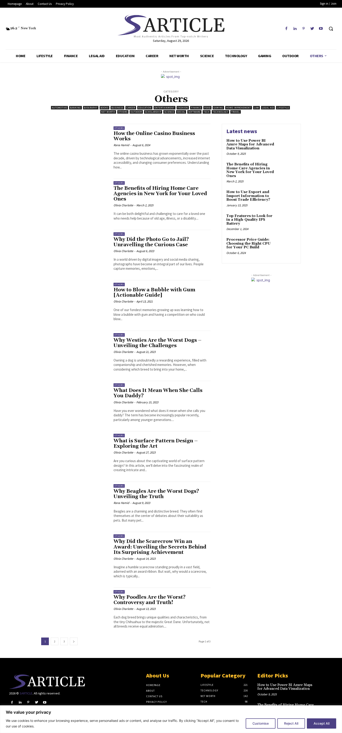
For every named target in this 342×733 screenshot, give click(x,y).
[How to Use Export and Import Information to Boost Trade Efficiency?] (287, 193)
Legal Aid (268, 107)
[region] (171, 719)
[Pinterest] (303, 29)
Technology (220, 111)
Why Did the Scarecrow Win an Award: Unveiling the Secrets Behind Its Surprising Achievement (160, 547)
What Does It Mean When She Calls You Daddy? (158, 393)
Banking (75, 107)
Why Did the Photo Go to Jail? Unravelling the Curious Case (151, 242)
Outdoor (136, 111)
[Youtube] (321, 29)
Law (256, 107)
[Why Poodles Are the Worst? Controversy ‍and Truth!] (75, 608)
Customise (260, 723)
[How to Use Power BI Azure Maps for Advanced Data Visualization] (287, 142)
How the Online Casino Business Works (154, 136)
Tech (207, 111)
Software (194, 111)
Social (181, 111)
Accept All (321, 723)
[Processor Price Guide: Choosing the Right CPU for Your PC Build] (287, 241)
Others (122, 111)
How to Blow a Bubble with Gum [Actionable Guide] (154, 292)
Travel (235, 111)
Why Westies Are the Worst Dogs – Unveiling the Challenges (157, 343)
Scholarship (153, 111)
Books (104, 107)
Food (207, 107)
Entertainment (164, 107)
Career (130, 107)
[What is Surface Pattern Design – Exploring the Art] (75, 451)
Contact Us (154, 696)
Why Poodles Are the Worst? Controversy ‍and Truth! (150, 600)
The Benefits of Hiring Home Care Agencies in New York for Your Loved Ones (160, 193)
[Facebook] (286, 29)
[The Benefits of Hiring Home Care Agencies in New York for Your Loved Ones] (75, 199)
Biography (90, 107)
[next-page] (74, 641)
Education (144, 107)
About (150, 690)
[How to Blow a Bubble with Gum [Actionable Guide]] (75, 300)
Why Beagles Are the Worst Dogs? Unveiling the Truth (156, 494)
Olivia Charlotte (123, 205)
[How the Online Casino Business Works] (75, 144)
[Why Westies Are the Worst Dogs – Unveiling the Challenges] (75, 351)
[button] (330, 28)
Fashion (183, 107)
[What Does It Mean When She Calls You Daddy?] (75, 401)
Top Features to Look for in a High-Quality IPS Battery (249, 220)
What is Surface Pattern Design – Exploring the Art (156, 443)
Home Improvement (238, 107)
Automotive (59, 107)
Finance (196, 107)
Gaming (218, 107)
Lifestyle (283, 107)
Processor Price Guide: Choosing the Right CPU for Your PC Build (248, 243)
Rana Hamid (121, 145)
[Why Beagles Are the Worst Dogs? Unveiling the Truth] (75, 502)
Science (169, 111)
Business (117, 107)
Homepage (153, 685)
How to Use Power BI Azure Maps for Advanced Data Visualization (250, 144)
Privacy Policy (156, 701)
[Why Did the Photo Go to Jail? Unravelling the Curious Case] (75, 250)
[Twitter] (312, 29)
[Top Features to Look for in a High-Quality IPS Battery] (287, 217)
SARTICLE (26, 693)
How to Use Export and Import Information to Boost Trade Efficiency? (248, 196)
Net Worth (108, 111)
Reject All (291, 723)
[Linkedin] (295, 29)
